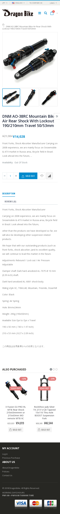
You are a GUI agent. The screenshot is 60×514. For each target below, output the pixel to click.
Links (52, 3)
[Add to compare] (49, 176)
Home (3, 24)
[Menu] (39, 13)
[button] (51, 369)
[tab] (8, 194)
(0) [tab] (10, 201)
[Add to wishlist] (42, 176)
